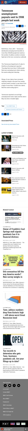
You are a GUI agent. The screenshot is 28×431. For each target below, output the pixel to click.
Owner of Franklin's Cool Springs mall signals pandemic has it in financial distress (14, 233)
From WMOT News (10, 106)
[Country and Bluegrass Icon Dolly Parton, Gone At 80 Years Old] (6, 161)
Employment (6, 401)
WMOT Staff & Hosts (8, 395)
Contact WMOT (6, 392)
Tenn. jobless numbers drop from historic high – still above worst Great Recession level (14, 314)
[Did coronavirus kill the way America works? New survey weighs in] (13, 260)
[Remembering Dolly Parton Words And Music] (6, 148)
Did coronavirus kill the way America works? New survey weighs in (13, 274)
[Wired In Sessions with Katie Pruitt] (6, 138)
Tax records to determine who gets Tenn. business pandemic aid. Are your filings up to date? (13, 356)
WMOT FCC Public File (8, 411)
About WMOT (6, 398)
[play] (2, 429)
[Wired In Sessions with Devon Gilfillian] (6, 171)
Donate (23, 2)
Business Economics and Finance (14, 109)
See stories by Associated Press (10, 124)
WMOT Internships (7, 405)
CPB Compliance (7, 415)
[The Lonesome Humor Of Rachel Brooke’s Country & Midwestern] (6, 180)
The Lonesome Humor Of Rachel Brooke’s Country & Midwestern (19, 179)
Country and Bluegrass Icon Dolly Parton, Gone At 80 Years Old (19, 160)
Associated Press (7, 121)
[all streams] (26, 429)
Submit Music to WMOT (8, 408)
